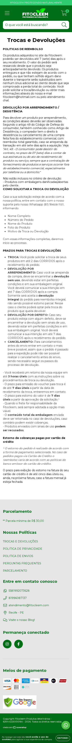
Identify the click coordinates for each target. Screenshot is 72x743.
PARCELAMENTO (15, 570)
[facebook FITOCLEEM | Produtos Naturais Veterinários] (18, 644)
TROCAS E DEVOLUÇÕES (20, 541)
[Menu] (7, 13)
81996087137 (18, 598)
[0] (64, 14)
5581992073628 (19, 590)
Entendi (62, 738)
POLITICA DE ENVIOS (18, 556)
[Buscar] (64, 24)
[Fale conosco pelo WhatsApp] (65, 725)
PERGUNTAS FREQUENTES (22, 563)
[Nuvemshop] (15, 727)
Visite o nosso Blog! (22, 620)
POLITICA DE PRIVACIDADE (22, 548)
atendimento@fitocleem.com (29, 605)
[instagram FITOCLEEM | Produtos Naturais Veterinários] (7, 644)
